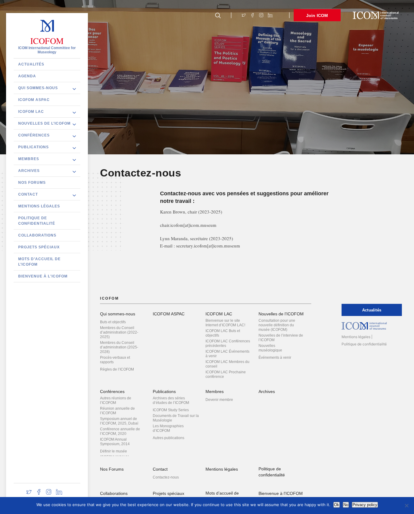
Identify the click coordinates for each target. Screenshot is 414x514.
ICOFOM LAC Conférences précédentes (227, 343)
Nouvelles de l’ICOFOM (44, 123)
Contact (28, 194)
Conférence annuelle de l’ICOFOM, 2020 (120, 431)
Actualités (31, 64)
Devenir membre (219, 400)
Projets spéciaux (39, 247)
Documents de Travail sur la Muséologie (176, 418)
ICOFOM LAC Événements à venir (227, 353)
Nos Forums (32, 182)
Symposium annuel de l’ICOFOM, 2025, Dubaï (119, 421)
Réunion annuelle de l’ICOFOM (117, 410)
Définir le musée (113, 451)
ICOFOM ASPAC (34, 99)
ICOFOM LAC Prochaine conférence (225, 374)
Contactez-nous (166, 477)
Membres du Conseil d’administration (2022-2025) (119, 332)
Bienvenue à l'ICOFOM (43, 276)
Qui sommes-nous (38, 88)
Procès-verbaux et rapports (115, 359)
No (345, 504)
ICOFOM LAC (31, 111)
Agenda (27, 76)
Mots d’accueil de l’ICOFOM (39, 261)
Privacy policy (364, 504)
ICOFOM (47, 40)
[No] (406, 505)
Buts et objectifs (113, 322)
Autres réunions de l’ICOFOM (115, 400)
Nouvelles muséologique (270, 348)
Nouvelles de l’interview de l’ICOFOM (281, 337)
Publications (33, 147)
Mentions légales (39, 206)
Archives (29, 170)
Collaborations (37, 235)
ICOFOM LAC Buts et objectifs (222, 333)
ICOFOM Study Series (171, 410)
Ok (336, 504)
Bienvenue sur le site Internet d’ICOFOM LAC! (225, 322)
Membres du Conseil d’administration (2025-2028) (119, 347)
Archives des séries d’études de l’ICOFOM (171, 400)
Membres (28, 158)
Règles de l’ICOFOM (117, 369)
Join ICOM (317, 15)
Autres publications (168, 438)
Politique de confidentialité (36, 220)
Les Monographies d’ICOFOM (168, 428)
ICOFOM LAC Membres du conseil (227, 364)
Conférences (34, 135)
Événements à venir (275, 357)
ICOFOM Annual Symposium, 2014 (115, 441)
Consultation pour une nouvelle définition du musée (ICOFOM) (277, 325)
